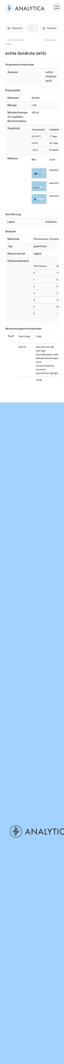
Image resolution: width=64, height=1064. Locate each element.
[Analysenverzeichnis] (24, 8)
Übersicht (17, 28)
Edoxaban (50, 40)
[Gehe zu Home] (36, 831)
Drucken (52, 28)
